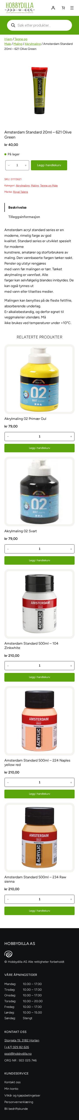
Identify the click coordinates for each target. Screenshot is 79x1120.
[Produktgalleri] (39, 90)
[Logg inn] (53, 8)
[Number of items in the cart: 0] (63, 8)
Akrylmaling (33, 44)
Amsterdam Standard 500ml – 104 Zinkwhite (31, 645)
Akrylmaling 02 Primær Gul (25, 419)
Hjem (8, 39)
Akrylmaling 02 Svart (20, 531)
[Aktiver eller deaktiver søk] (39, 25)
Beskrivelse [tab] (17, 207)
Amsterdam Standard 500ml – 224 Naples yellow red (37, 762)
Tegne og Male (49, 185)
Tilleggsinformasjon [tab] (24, 217)
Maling (17, 44)
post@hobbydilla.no (18, 1054)
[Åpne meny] (72, 7)
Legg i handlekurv (49, 165)
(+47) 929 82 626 (16, 1047)
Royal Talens (20, 191)
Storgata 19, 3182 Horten (21, 1040)
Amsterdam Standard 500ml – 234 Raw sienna (35, 879)
